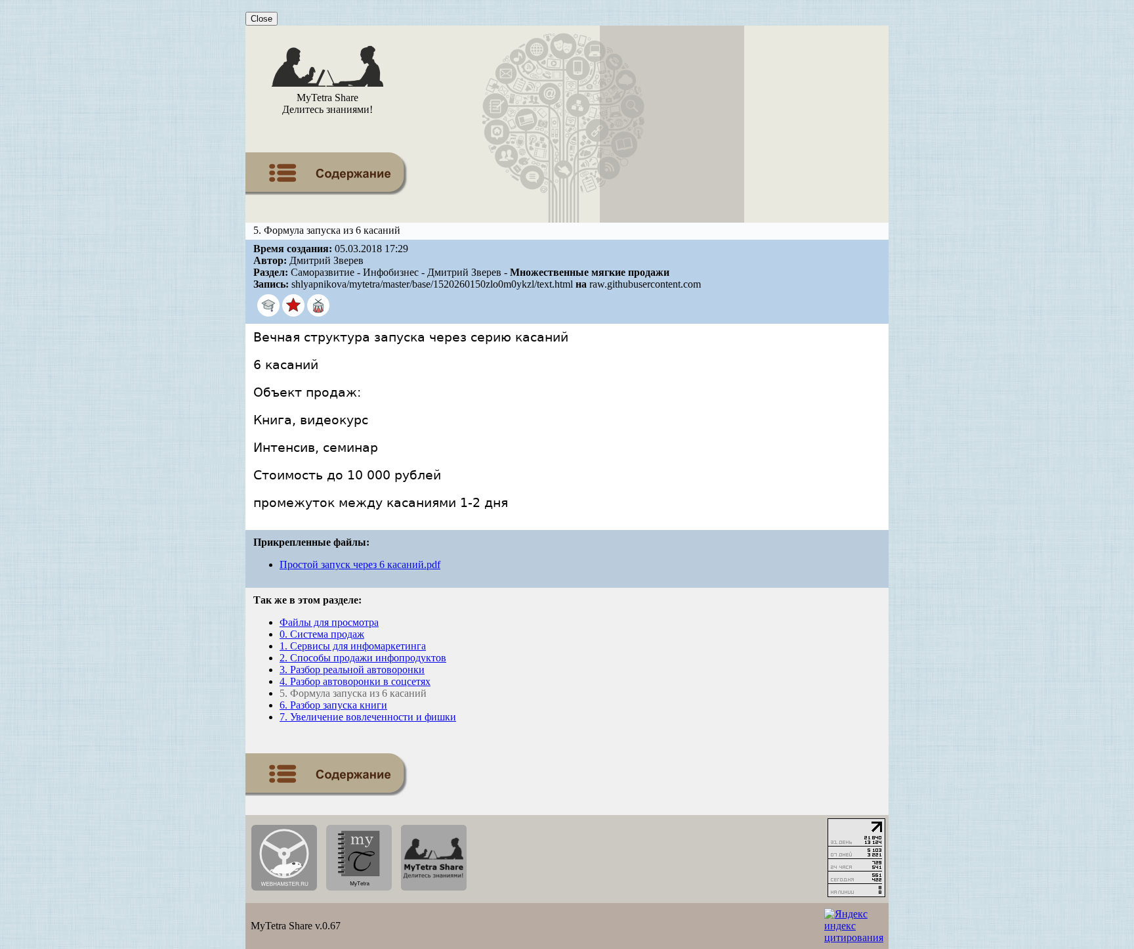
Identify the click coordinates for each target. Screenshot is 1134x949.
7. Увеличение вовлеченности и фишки (368, 716)
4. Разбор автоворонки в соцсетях (355, 681)
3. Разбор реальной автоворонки (352, 669)
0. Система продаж (322, 634)
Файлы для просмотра (329, 622)
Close (261, 19)
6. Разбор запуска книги (333, 705)
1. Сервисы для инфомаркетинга (353, 645)
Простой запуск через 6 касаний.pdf (360, 564)
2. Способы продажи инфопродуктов (363, 657)
